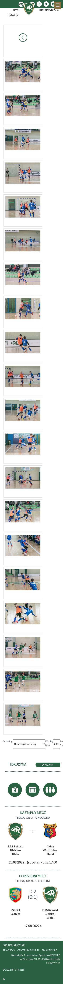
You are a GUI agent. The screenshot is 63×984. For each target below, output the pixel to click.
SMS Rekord (49, 950)
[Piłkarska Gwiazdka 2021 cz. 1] (22, 71)
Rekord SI (9, 950)
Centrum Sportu (28, 950)
